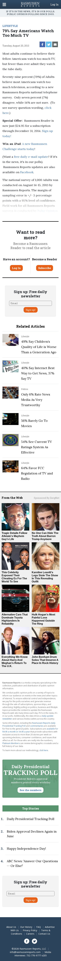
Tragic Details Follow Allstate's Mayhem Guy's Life (14, 536)
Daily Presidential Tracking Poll (30, 819)
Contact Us (44, 933)
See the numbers (30, 790)
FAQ (38, 926)
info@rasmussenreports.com (25, 952)
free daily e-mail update (31, 157)
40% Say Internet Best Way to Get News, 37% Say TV (38, 373)
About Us (11, 926)
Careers (30, 933)
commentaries (36, 725)
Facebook (26, 172)
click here (43, 750)
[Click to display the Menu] (4, 4)
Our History (26, 926)
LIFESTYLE (10, 26)
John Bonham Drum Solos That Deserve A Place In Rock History (45, 660)
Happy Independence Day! (26, 848)
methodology (39, 216)
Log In (54, 4)
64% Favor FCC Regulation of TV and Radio (37, 473)
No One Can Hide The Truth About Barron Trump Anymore (45, 536)
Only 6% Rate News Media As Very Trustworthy (35, 399)
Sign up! (30, 309)
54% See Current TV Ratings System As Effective (36, 447)
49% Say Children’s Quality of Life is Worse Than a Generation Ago (38, 347)
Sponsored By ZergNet (46, 497)
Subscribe (44, 268)
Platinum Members (11, 743)
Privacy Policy (30, 930)
